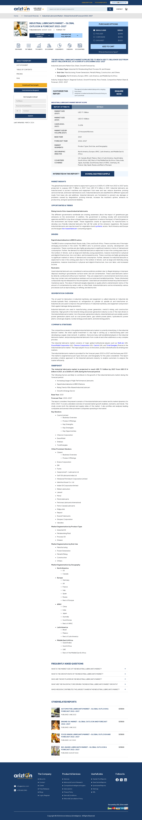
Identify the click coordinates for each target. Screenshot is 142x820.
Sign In (114, 2)
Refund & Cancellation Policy (73, 798)
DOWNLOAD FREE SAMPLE (97, 174)
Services (66, 779)
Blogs (41, 792)
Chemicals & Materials (31, 16)
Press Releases (44, 789)
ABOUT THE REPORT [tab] (24, 61)
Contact (119, 9)
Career (41, 785)
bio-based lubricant (69, 229)
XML (94, 792)
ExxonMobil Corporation (60, 345)
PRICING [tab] (20, 74)
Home (16, 16)
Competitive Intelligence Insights (74, 785)
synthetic (98, 226)
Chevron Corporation (81, 345)
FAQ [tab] (18, 78)
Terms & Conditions (70, 795)
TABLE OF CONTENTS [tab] (24, 69)
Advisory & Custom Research (73, 782)
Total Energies (111, 345)
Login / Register (44, 795)
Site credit (124, 804)
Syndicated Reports (99, 785)
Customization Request (30, 90)
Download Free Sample (30, 85)
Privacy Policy (68, 792)
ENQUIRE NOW (119, 92)
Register (123, 2)
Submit (30, 116)
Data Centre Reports (99, 782)
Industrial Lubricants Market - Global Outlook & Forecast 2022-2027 (67, 16)
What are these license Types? (108, 52)
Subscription (87, 2)
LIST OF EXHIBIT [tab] (22, 65)
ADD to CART (108, 46)
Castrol (96, 345)
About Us (42, 779)
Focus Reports (101, 2)
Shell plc (121, 343)
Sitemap (95, 789)
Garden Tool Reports (99, 779)
